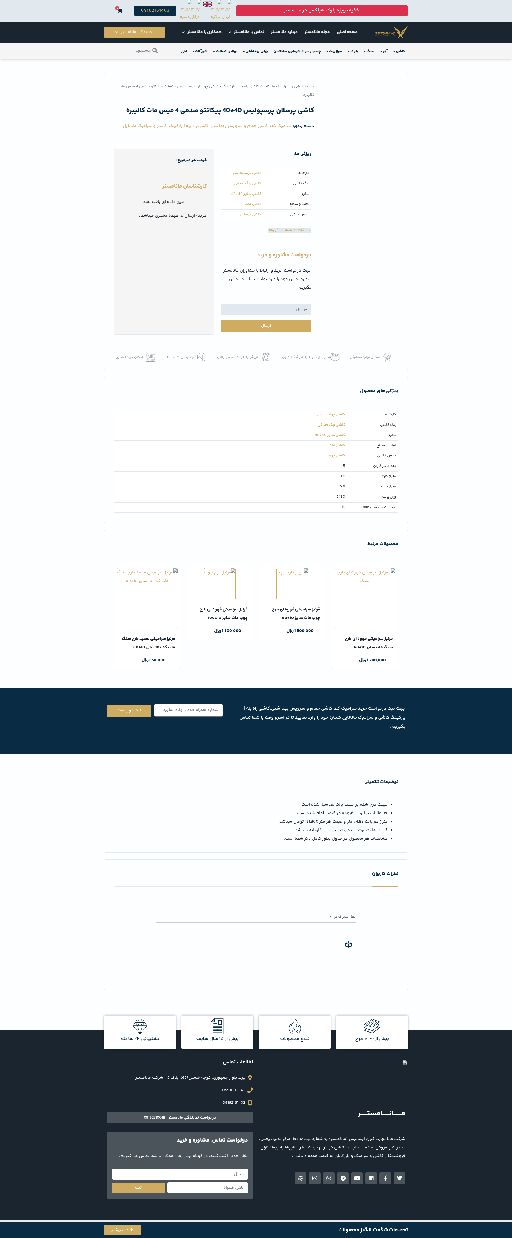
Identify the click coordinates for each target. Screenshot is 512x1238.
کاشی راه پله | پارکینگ (240, 86)
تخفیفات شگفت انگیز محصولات (373, 1230)
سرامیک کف (281, 126)
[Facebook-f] (385, 1178)
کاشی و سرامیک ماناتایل (283, 86)
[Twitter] (399, 1178)
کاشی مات (253, 204)
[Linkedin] (371, 1178)
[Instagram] (315, 1178)
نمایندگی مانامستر (137, 32)
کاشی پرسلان (250, 214)
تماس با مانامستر (249, 32)
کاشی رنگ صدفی (247, 184)
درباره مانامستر (284, 32)
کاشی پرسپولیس (247, 173)
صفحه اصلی (347, 32)
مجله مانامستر (317, 32)
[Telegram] (343, 1178)
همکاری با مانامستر (204, 32)
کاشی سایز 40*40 (246, 194)
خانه (310, 86)
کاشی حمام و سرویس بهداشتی (239, 126)
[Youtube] (357, 1178)
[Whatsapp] (329, 1178)
